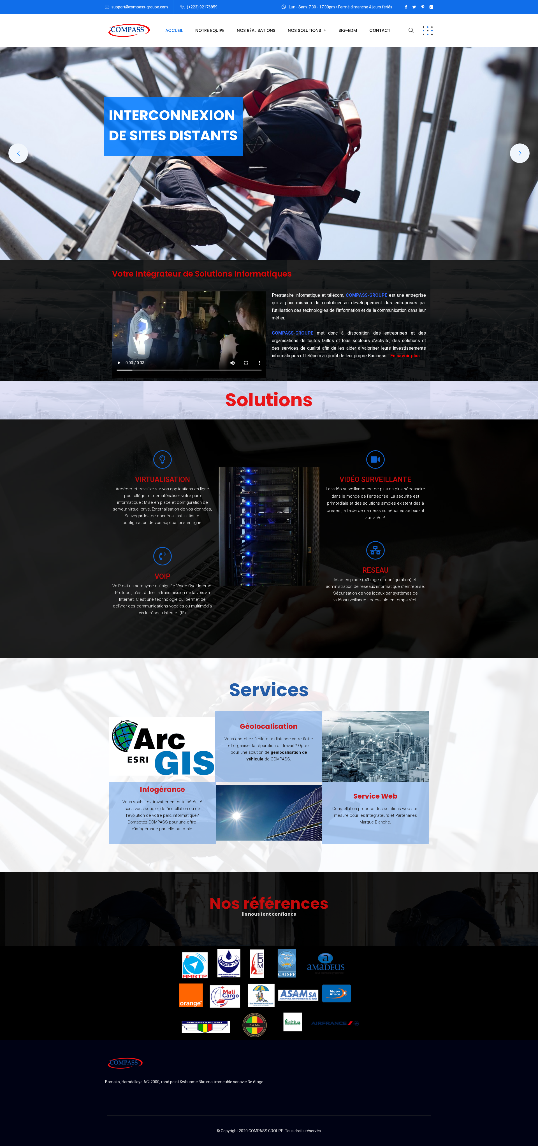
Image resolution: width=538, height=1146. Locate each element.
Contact (379, 30)
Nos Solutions (304, 30)
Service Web (375, 796)
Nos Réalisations (256, 30)
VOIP (162, 576)
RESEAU (375, 570)
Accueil (174, 30)
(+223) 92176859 (202, 7)
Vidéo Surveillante (375, 479)
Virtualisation (162, 479)
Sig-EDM (347, 30)
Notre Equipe (209, 30)
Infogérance (162, 789)
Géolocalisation (269, 726)
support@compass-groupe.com (140, 7)
